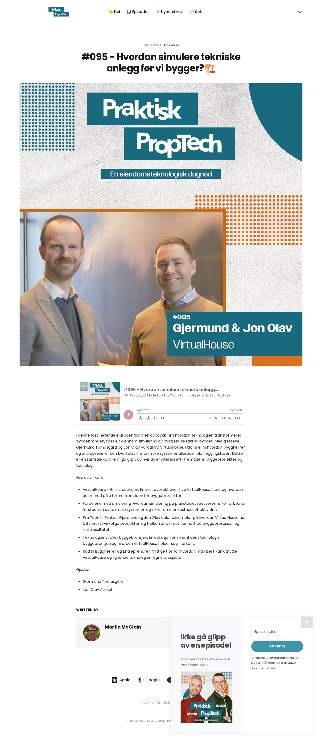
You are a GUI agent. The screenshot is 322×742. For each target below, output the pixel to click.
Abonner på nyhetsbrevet (161, 702)
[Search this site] (300, 11)
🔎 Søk (195, 11)
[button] (206, 697)
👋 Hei (114, 11)
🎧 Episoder (138, 11)
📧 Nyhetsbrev (169, 11)
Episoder (171, 44)
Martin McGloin (123, 627)
